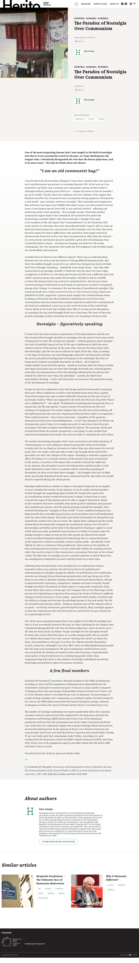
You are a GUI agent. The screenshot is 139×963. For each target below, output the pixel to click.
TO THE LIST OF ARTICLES (85, 131)
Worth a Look (100, 4)
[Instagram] (126, 4)
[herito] (22, 4)
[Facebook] (122, 4)
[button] (132, 3)
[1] (49, 680)
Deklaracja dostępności (35, 944)
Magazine (86, 4)
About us (114, 4)
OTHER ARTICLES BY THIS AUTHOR (58, 842)
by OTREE (134, 955)
